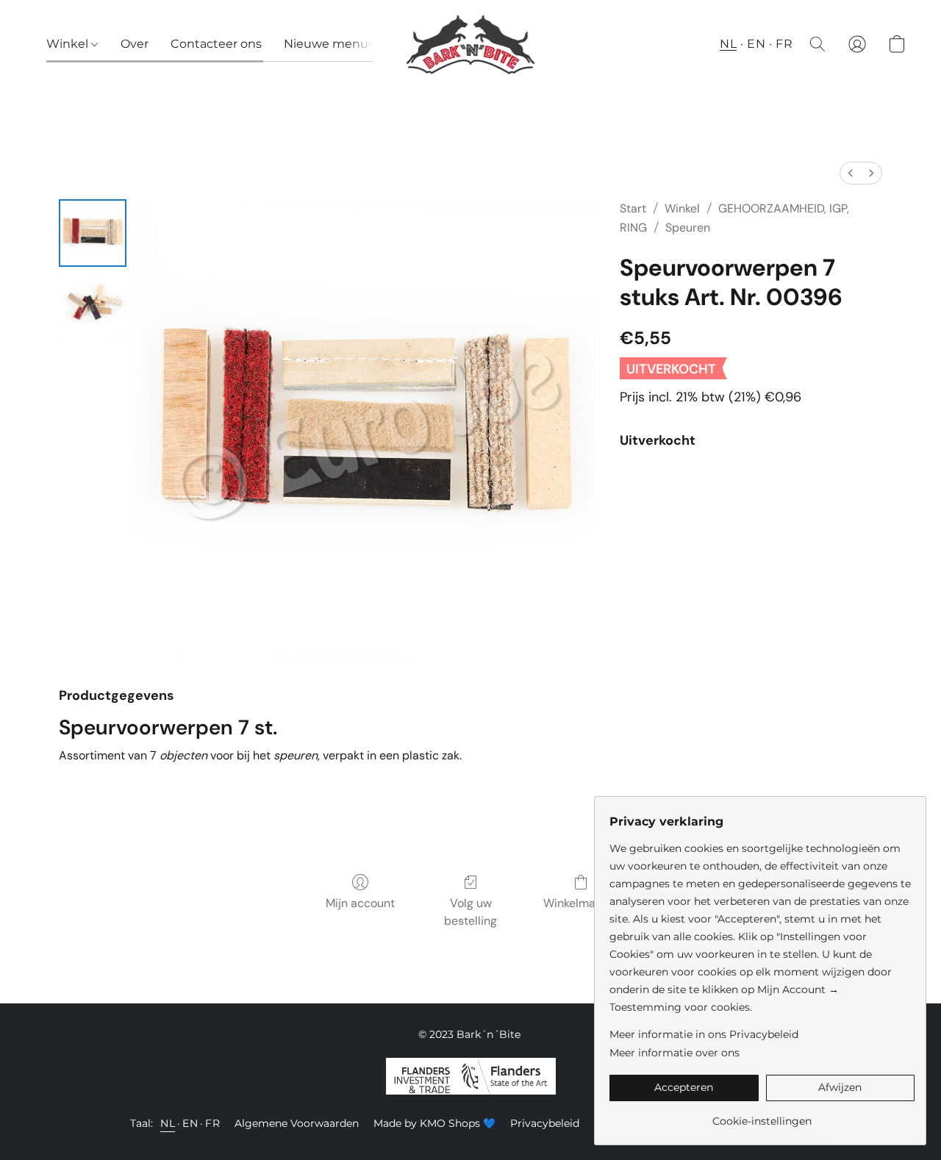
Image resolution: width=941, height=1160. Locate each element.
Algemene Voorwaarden (297, 1123)
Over (135, 44)
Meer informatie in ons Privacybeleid (703, 1034)
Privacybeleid (544, 1123)
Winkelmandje (581, 903)
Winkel (68, 44)
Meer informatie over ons (674, 1052)
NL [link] (167, 1123)
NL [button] (728, 44)
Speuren (687, 227)
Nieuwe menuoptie (341, 44)
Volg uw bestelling (470, 911)
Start (633, 208)
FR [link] (212, 1123)
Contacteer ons (216, 44)
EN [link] (190, 1123)
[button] (471, 44)
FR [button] (784, 44)
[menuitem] (850, 173)
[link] (762, 1115)
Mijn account (360, 903)
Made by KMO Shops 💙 (434, 1123)
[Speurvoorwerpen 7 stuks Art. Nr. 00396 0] (92, 233)
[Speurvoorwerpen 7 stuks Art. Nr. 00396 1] (92, 306)
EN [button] (756, 44)
